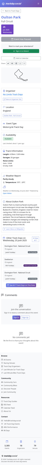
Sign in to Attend (22, 51)
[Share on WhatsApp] (20, 63)
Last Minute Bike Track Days (14, 373)
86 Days (7, 430)
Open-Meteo (7, 193)
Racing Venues (9, 363)
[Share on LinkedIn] (16, 63)
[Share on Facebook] (12, 63)
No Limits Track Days (13, 94)
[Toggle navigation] (38, 3)
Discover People (10, 389)
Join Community (10, 392)
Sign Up (25, 317)
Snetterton (9, 259)
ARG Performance (11, 427)
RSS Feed (7, 405)
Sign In (16, 317)
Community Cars (10, 382)
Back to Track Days (12, 11)
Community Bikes (10, 385)
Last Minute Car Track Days (14, 369)
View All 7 (36, 239)
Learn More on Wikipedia (14, 229)
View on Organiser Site (13, 99)
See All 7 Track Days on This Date (22, 285)
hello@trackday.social (12, 420)
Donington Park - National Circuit (17, 246)
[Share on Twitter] (8, 63)
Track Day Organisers (12, 366)
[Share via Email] (24, 63)
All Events (7, 360)
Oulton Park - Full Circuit (12, 116)
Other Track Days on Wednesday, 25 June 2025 (15, 239)
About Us (7, 411)
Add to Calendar (22, 58)
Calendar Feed (9, 408)
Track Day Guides (10, 401)
